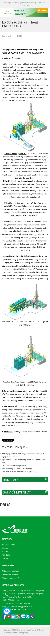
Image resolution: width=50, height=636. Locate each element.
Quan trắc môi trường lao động (14, 466)
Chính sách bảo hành (10, 571)
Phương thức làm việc (11, 578)
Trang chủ (6, 36)
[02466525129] (8, 596)
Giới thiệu (6, 555)
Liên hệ (5, 559)
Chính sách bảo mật (10, 574)
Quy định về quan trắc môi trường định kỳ (19, 472)
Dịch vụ (5, 548)
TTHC (19, 36)
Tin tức (5, 552)
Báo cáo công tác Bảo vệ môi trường (17, 469)
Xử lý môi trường (8, 544)
